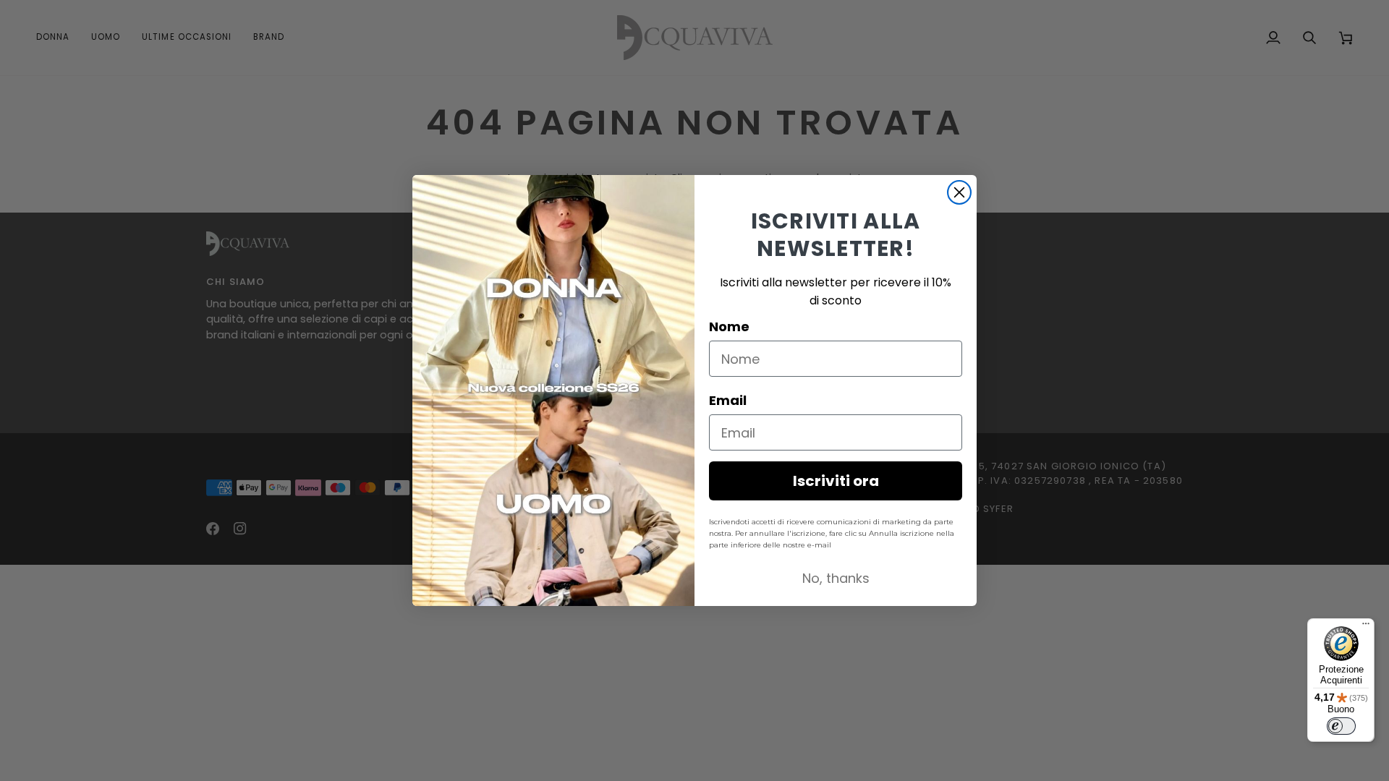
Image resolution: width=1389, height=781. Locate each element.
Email (728, 400)
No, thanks (836, 578)
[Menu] (1366, 627)
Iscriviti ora (836, 481)
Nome (729, 326)
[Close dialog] (959, 192)
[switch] (1341, 726)
